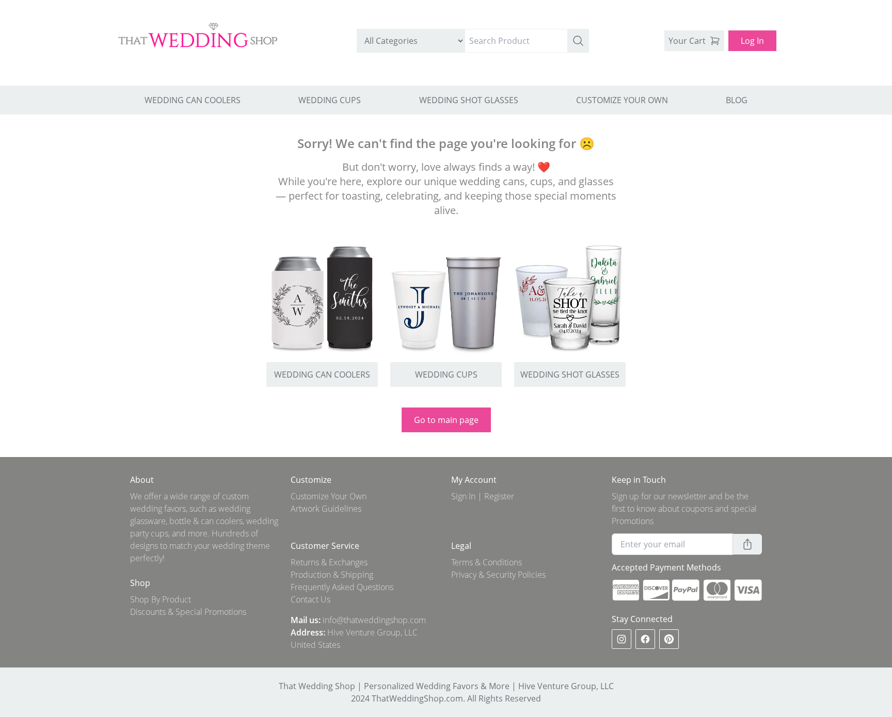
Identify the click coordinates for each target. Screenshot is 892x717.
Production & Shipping (332, 574)
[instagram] (621, 639)
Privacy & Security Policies (498, 574)
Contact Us (310, 599)
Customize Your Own (329, 496)
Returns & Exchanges (329, 562)
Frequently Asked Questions (342, 587)
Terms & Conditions (486, 562)
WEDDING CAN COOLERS (193, 100)
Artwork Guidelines (326, 508)
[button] (578, 40)
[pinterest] (669, 639)
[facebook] (645, 639)
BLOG (736, 100)
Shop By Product (160, 599)
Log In (752, 40)
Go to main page (446, 420)
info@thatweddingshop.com (374, 620)
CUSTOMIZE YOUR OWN (622, 100)
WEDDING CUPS (329, 100)
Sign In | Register (482, 496)
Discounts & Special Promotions (188, 611)
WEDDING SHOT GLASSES (468, 100)
